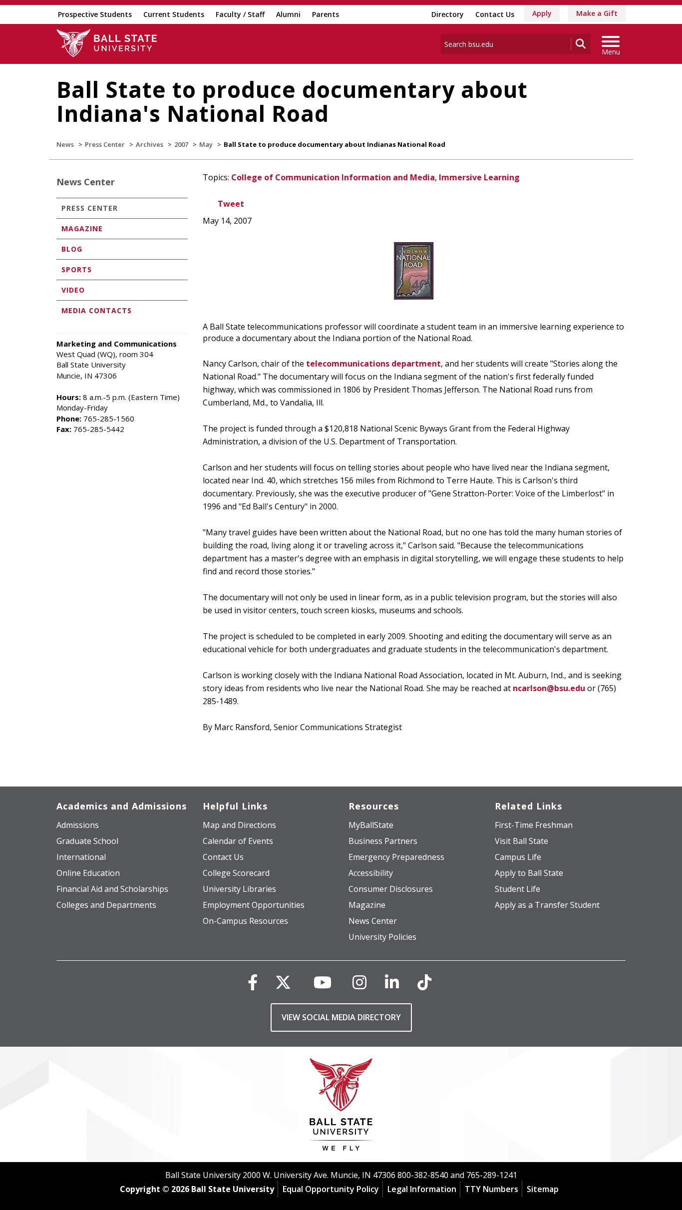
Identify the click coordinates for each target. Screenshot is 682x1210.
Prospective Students (95, 14)
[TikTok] (424, 982)
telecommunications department (373, 363)
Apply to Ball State (529, 872)
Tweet (231, 203)
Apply (542, 13)
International (81, 856)
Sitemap (543, 1189)
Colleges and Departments (106, 904)
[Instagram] (359, 982)
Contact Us (494, 14)
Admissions (77, 824)
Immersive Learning (479, 177)
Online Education (88, 872)
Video (73, 290)
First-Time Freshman (534, 824)
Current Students (173, 14)
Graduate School (87, 840)
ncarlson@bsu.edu (549, 688)
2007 (181, 144)
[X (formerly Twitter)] (283, 982)
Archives (149, 144)
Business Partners (382, 840)
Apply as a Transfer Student (547, 904)
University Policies (382, 936)
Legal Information (421, 1189)
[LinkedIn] (392, 982)
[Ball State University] (341, 1107)
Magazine (82, 228)
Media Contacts (96, 310)
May (206, 144)
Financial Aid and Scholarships (112, 888)
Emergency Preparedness (396, 856)
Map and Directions (239, 824)
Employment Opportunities (254, 904)
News (65, 144)
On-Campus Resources (245, 920)
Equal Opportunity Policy (331, 1189)
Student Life (517, 888)
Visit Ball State (521, 840)
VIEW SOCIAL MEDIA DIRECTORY (341, 1017)
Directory (447, 14)
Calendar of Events (238, 840)
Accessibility (370, 872)
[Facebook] (253, 982)
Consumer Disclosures (390, 888)
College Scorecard (236, 872)
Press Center (105, 144)
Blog (71, 249)
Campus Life (518, 856)
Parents (325, 14)
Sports (76, 269)
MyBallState (370, 824)
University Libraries (239, 888)
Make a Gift (597, 13)
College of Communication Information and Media (333, 177)
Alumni (288, 14)
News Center (85, 182)
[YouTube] (323, 982)
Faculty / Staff (240, 14)
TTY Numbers (491, 1189)
